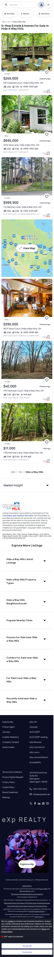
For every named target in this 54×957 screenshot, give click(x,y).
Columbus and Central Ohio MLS (17, 515)
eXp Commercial (37, 747)
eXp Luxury (34, 752)
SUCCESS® (35, 732)
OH (20, 472)
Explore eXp (7, 722)
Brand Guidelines (10, 792)
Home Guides (8, 747)
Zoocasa (33, 727)
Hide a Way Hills (34, 472)
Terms (43, 929)
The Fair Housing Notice (37, 911)
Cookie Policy (8, 787)
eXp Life (33, 722)
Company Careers (10, 742)
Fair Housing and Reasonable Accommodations (27, 894)
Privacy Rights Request (12, 777)
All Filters (11, 13)
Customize (27, 952)
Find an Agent (8, 727)
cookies (11, 921)
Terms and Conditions (12, 772)
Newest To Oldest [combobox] (27, 13)
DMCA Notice (27, 886)
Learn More (39, 917)
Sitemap (6, 797)
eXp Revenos (35, 742)
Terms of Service (25, 891)
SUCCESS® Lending (38, 737)
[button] (27, 485)
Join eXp (6, 732)
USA (13, 472)
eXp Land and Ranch (39, 757)
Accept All (27, 946)
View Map (29, 248)
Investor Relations (10, 737)
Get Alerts (45, 13)
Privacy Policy (8, 782)
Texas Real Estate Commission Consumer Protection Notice (27, 906)
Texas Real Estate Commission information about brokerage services (27, 903)
